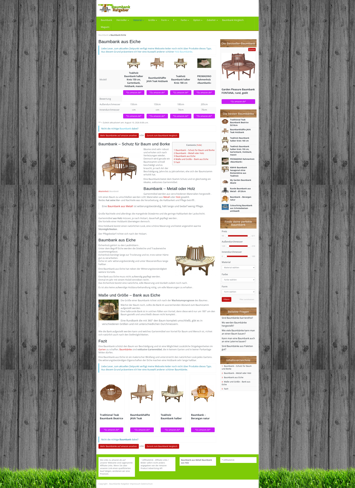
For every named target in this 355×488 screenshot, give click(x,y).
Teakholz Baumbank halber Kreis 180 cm (180, 79)
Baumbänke (125, 349)
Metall (166, 197)
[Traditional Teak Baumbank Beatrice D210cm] (111, 393)
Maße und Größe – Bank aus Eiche (191, 159)
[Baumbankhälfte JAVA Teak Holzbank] (157, 63)
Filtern (227, 299)
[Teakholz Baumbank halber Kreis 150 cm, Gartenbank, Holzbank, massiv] (133, 63)
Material (137, 20)
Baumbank (106, 20)
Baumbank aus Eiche (184, 156)
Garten (102, 349)
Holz (178, 197)
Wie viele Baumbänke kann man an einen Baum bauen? (238, 332)
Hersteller (121, 20)
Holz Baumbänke (183, 51)
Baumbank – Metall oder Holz (189, 153)
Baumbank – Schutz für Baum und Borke (194, 150)
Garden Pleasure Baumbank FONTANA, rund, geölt (238, 91)
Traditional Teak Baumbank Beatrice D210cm (111, 416)
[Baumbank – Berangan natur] (203, 393)
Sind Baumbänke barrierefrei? (237, 317)
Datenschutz (147, 483)
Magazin (105, 27)
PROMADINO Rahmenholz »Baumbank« (204, 79)
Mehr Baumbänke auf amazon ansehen (118, 135)
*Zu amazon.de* (133, 92)
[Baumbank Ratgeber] (123, 8)
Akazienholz (103, 191)
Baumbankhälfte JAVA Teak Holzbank (157, 79)
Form (164, 20)
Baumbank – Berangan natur (200, 416)
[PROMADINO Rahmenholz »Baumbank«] (204, 63)
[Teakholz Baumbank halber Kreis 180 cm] (181, 63)
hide (199, 145)
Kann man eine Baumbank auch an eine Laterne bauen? (238, 340)
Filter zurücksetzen (247, 299)
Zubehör (211, 20)
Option (197, 20)
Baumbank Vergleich (233, 20)
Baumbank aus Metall (120, 206)
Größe (151, 20)
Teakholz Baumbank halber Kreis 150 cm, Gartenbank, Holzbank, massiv (133, 79)
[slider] (226, 235)
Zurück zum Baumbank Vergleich (162, 135)
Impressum (135, 483)
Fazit (177, 162)
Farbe (184, 20)
